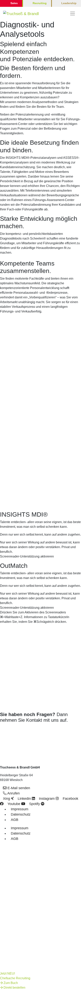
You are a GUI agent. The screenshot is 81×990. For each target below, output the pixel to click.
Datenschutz (20, 814)
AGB (14, 820)
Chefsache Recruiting (15, 978)
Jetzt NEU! (7, 973)
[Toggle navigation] (72, 13)
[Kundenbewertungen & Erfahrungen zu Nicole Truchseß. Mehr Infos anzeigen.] (11, 734)
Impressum (19, 809)
